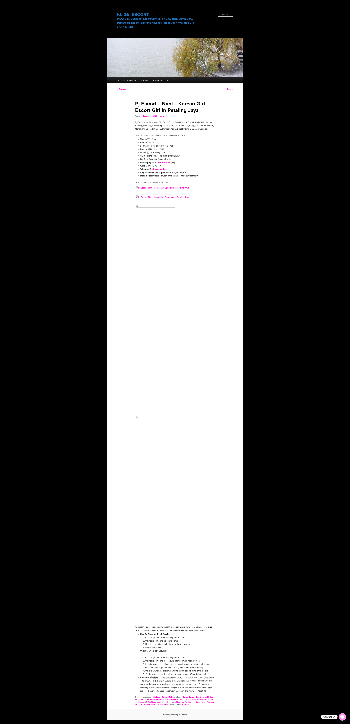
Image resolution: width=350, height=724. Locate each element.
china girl (205, 697)
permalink (185, 704)
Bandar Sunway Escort (192, 697)
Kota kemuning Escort (204, 699)
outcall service (164, 702)
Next (230, 89)
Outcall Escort (151, 702)
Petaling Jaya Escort (193, 702)
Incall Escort (172, 699)
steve (162, 116)
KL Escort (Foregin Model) (163, 697)
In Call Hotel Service (158, 699)
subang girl (145, 704)
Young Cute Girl (157, 704)
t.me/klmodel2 (160, 168)
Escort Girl (145, 699)
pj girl (204, 702)
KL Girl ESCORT (133, 14)
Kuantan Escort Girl (160, 80)
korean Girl (190, 699)
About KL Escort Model (127, 80)
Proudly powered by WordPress (175, 714)
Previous (121, 89)
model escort (140, 702)
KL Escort (144, 80)
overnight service (177, 702)
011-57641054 (164, 162)
